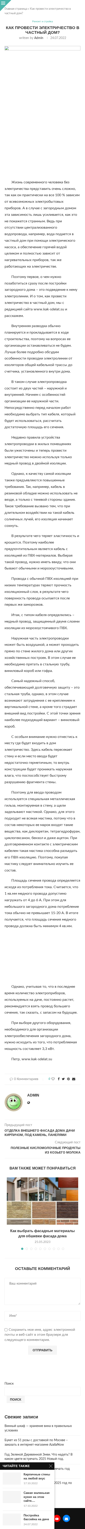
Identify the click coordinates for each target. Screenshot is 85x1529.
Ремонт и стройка (42, 21)
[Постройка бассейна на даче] (12, 1519)
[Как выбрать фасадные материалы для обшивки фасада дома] (42, 1201)
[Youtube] (57, 1518)
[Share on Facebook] (59, 1079)
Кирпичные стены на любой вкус (37, 1476)
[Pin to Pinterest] (68, 1079)
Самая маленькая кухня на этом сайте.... (37, 1496)
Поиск (9, 1383)
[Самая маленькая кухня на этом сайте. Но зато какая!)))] (12, 1497)
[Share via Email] (73, 1079)
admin (38, 38)
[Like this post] (53, 1079)
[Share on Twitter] (63, 1079)
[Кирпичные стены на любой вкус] (12, 1478)
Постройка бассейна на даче (36, 1517)
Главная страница (16, 8)
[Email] (66, 1518)
